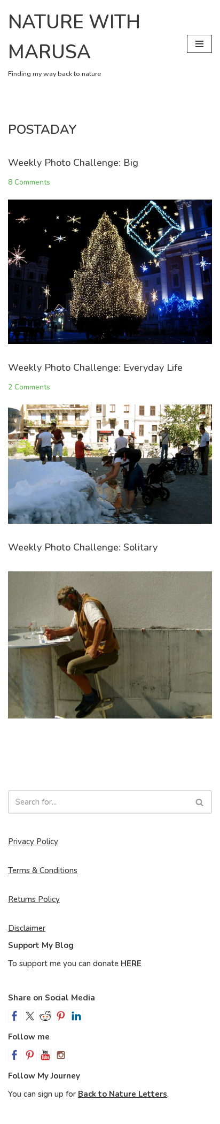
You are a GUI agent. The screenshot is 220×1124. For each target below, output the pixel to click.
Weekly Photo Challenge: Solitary (83, 547)
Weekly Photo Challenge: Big (73, 162)
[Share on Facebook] (14, 1016)
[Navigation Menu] (199, 44)
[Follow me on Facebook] (14, 1055)
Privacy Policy (33, 841)
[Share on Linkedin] (76, 1016)
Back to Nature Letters (122, 1094)
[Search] (200, 802)
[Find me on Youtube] (45, 1055)
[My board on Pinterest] (29, 1055)
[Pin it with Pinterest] (60, 1016)
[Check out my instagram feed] (60, 1055)
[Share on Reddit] (45, 1016)
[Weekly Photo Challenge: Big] (110, 272)
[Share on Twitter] (29, 1016)
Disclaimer (26, 928)
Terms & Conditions (42, 870)
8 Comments (29, 182)
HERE (131, 963)
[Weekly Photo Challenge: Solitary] (110, 644)
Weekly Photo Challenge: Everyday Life (95, 367)
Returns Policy (34, 899)
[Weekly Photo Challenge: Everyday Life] (110, 464)
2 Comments (29, 387)
